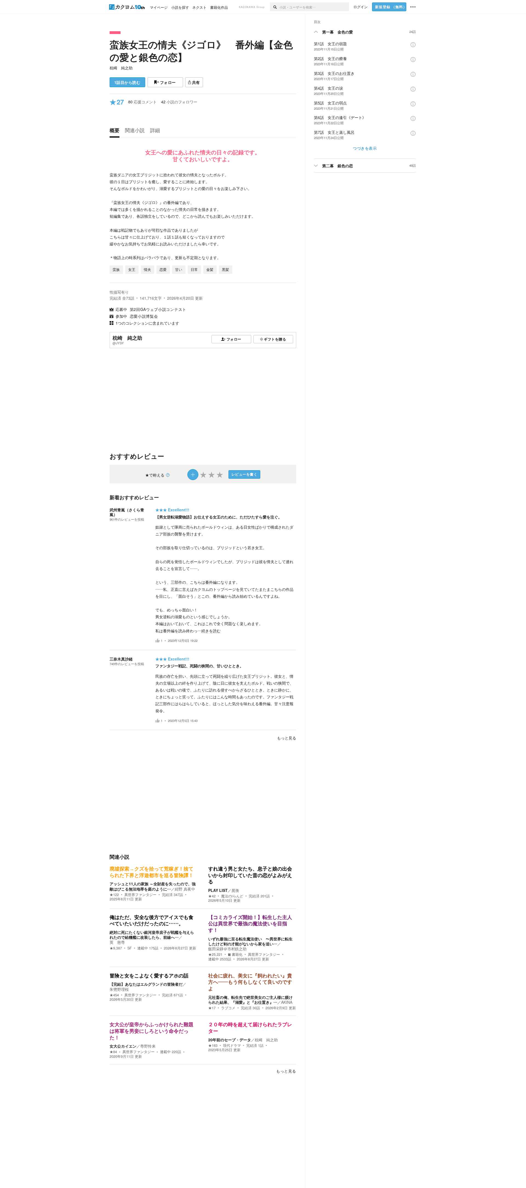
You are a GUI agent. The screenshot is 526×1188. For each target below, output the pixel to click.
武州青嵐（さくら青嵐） (127, 512)
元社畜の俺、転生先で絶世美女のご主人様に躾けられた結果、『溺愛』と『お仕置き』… (250, 999)
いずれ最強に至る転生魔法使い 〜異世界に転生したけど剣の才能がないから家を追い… (250, 941)
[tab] (116, 132)
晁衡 (235, 890)
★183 (213, 1045)
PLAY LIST (218, 890)
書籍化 (237, 954)
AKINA (286, 1002)
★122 (114, 894)
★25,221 (215, 954)
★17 (212, 1008)
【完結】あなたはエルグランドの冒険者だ (146, 984)
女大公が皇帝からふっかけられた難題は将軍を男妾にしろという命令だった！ (151, 1031)
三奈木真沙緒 (121, 659)
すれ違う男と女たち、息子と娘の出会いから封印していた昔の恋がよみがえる (250, 875)
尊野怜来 (148, 1046)
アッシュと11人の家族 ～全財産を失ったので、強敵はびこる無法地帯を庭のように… (153, 886)
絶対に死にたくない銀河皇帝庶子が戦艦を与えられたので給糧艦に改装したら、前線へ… (152, 934)
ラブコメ (228, 1007)
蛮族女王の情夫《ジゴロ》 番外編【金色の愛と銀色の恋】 (201, 51)
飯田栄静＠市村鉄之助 (227, 948)
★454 (114, 995)
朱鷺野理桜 (119, 989)
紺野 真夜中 (185, 889)
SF (129, 948)
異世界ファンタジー (140, 894)
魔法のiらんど (232, 896)
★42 (212, 896)
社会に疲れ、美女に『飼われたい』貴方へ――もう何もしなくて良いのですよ (250, 982)
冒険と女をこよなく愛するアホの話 (149, 976)
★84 (113, 1052)
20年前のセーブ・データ (229, 1039)
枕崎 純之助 (121, 67)
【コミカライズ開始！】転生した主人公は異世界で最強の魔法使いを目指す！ (250, 924)
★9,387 (116, 948)
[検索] (274, 6)
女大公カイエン (123, 1046)
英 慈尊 (117, 942)
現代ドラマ (232, 1045)
